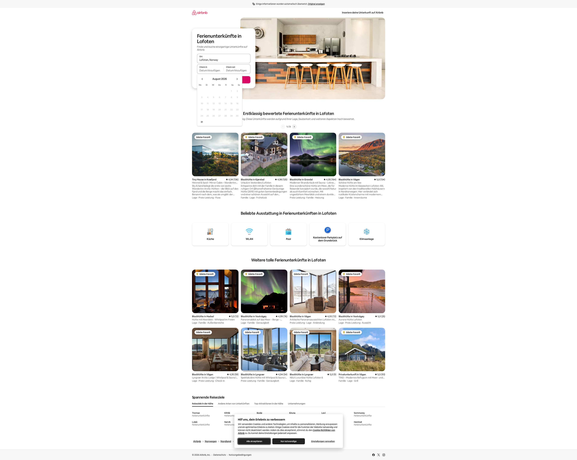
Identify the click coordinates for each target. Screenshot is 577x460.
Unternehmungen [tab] (296, 403)
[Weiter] (294, 126)
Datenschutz (219, 455)
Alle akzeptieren (254, 441)
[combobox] (223, 60)
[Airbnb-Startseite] (199, 12)
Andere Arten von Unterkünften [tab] (233, 403)
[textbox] (210, 70)
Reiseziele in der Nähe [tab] (202, 403)
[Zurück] (283, 126)
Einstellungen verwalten (323, 441)
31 (202, 122)
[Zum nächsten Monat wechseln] (237, 79)
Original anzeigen (316, 4)
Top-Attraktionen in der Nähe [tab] (268, 403)
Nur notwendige (289, 441)
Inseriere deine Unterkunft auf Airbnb (362, 12)
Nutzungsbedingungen (240, 455)
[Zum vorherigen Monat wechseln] (202, 79)
